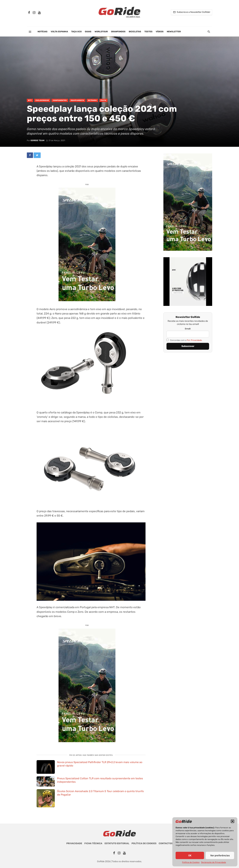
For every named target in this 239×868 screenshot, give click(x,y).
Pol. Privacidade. (194, 340)
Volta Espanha (59, 31)
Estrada (92, 100)
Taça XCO (76, 31)
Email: (188, 328)
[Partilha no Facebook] (30, 155)
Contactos (166, 843)
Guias (88, 31)
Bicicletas (135, 31)
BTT (30, 100)
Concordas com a (186, 340)
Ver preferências (220, 855)
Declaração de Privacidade (213, 862)
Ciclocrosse (42, 100)
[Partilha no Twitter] (37, 155)
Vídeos (160, 31)
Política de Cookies (190, 862)
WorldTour (101, 31)
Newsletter (174, 31)
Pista (103, 100)
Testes (148, 31)
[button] (232, 821)
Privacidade (74, 843)
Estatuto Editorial (117, 843)
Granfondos (118, 31)
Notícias (42, 31)
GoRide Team (37, 140)
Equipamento (77, 100)
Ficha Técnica (93, 843)
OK (189, 855)
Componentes (60, 100)
